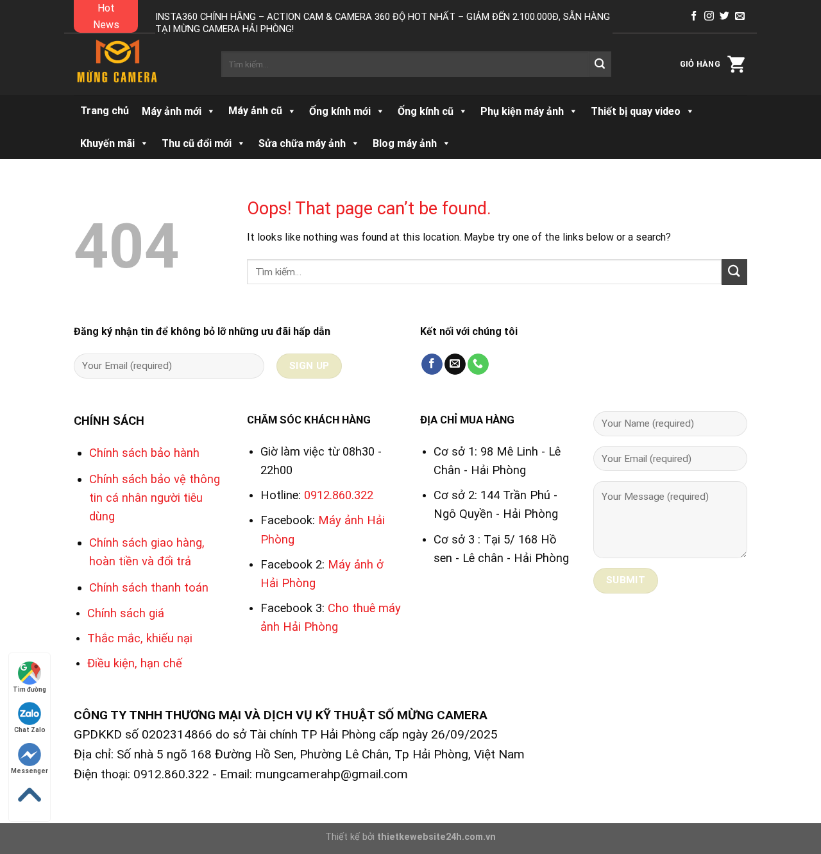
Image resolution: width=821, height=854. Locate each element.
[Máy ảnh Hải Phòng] (138, 64)
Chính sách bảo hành (144, 452)
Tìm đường (29, 689)
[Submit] (600, 64)
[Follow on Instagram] (709, 16)
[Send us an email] (740, 16)
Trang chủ (104, 111)
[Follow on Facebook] (693, 16)
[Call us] (478, 364)
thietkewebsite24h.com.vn (436, 837)
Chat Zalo (30, 729)
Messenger (29, 770)
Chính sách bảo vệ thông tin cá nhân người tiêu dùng (154, 498)
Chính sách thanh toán (148, 587)
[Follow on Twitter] (724, 16)
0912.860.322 (338, 495)
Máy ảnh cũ (255, 111)
